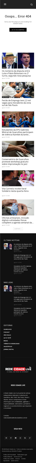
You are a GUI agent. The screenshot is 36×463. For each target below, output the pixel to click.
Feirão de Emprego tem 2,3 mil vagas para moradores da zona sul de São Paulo (16, 103)
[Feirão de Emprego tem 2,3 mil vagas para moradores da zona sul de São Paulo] (18, 90)
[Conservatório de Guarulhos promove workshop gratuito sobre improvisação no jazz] (18, 149)
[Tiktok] (30, 438)
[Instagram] (6, 438)
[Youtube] (15, 438)
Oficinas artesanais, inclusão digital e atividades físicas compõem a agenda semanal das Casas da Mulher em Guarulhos (17, 221)
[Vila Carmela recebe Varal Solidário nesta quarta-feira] (18, 178)
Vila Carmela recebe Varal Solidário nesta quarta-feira (15, 189)
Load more (17, 229)
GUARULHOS (5, 126)
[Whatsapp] (20, 438)
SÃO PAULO (5, 97)
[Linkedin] (25, 438)
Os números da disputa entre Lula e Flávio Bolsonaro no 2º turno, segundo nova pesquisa (16, 73)
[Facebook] (11, 438)
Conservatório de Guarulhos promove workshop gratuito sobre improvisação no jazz (15, 161)
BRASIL (4, 67)
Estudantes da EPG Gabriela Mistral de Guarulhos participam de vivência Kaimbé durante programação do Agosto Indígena (17, 133)
